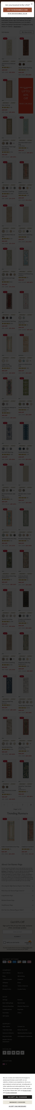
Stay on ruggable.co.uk (17, 13)
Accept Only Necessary (17, 1106)
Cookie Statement (11, 1093)
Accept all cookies (17, 1097)
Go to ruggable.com (17, 10)
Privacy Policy (27, 1090)
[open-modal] (32, 4)
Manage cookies (17, 1102)
